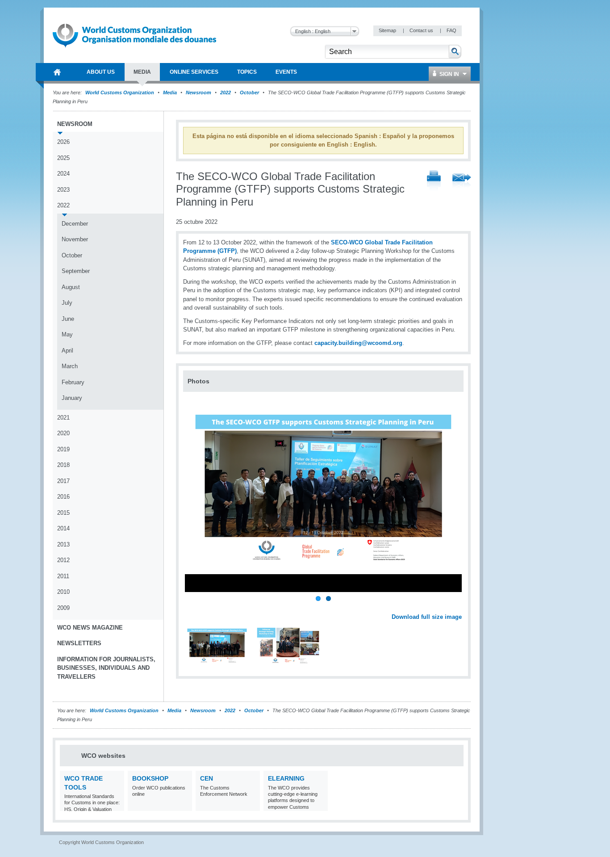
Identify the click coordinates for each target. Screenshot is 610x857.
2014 (63, 528)
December (75, 223)
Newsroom (198, 92)
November (75, 239)
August (71, 287)
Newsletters (79, 643)
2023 (63, 189)
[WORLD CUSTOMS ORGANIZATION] (57, 72)
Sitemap (388, 30)
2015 (63, 512)
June (68, 318)
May (67, 334)
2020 (63, 433)
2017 (63, 481)
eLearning (286, 778)
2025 (63, 158)
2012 (63, 560)
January (72, 398)
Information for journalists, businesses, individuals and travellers (106, 668)
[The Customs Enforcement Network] (252, 805)
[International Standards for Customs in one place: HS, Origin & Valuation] (116, 805)
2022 (225, 92)
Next (459, 606)
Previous (192, 606)
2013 (63, 544)
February (73, 382)
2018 (63, 465)
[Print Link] (434, 181)
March (70, 366)
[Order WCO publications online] (184, 805)
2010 (63, 591)
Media (170, 92)
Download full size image (427, 616)
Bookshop (150, 778)
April (67, 350)
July (67, 302)
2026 (63, 142)
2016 (63, 496)
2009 (63, 608)
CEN (206, 778)
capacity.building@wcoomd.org (358, 343)
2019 (63, 449)
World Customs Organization (120, 92)
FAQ (451, 30)
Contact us (422, 30)
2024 (63, 173)
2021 (63, 417)
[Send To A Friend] (461, 181)
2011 (63, 576)
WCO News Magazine (90, 627)
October (249, 92)
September (76, 271)
